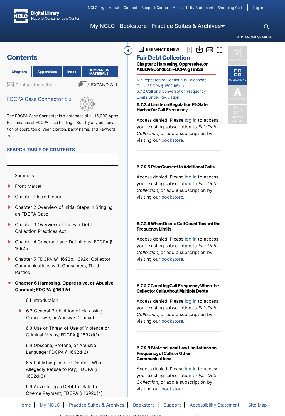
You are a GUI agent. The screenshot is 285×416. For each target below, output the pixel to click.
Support (172, 405)
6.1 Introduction (42, 300)
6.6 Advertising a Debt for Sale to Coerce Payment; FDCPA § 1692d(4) (64, 390)
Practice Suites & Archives (186, 26)
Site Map (257, 405)
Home (24, 405)
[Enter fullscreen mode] (219, 49)
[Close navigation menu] (128, 50)
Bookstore (133, 26)
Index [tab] (71, 72)
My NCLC (102, 26)
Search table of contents (41, 149)
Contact (130, 7)
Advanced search (254, 37)
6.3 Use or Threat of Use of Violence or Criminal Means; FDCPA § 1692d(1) (67, 331)
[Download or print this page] (199, 48)
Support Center (154, 7)
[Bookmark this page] (189, 49)
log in (190, 120)
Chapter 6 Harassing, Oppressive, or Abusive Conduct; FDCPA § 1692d (64, 286)
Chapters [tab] (19, 72)
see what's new (162, 49)
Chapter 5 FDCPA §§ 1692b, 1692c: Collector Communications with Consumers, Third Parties (62, 265)
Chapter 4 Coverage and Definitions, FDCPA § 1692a (63, 245)
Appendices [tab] (47, 72)
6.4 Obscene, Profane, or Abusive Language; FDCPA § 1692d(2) (61, 348)
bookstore (172, 140)
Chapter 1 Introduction (38, 196)
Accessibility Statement (193, 7)
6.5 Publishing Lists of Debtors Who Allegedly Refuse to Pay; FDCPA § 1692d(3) (63, 369)
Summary (25, 175)
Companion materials (102, 71)
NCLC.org (96, 7)
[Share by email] (209, 49)
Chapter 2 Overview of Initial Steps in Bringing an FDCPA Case (64, 210)
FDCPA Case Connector (37, 99)
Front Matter (28, 186)
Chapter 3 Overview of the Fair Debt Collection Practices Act (53, 228)
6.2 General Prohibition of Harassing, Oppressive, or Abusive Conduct (65, 314)
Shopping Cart (230, 7)
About (114, 7)
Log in (258, 7)
